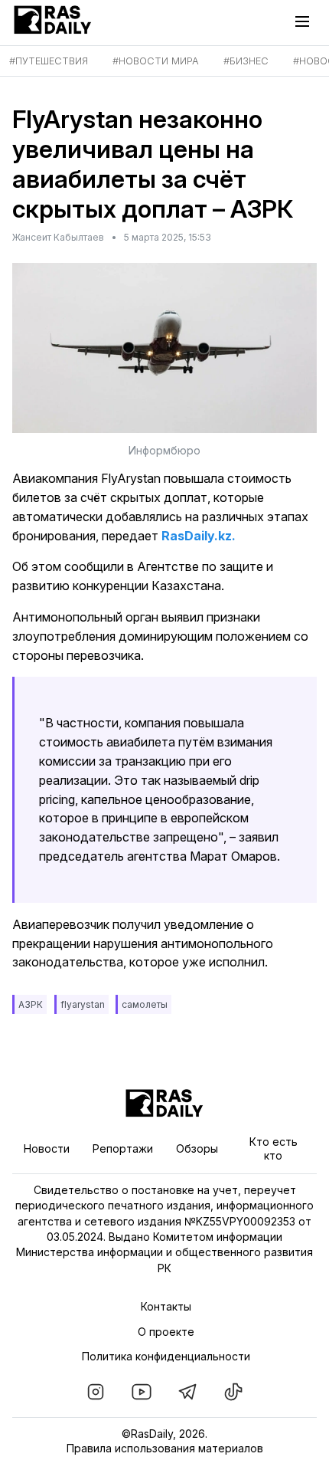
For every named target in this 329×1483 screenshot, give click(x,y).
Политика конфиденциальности (166, 1356)
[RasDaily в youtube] (141, 1392)
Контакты (166, 1306)
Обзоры (197, 1148)
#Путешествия (48, 61)
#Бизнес (246, 61)
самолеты (145, 1004)
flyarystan (82, 1004)
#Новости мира (155, 61)
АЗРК (30, 1004)
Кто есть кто (273, 1148)
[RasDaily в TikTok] (233, 1392)
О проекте (166, 1331)
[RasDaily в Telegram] (187, 1392)
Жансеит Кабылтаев (58, 237)
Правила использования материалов (165, 1448)
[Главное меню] (306, 21)
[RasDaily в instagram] (95, 1392)
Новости (47, 1148)
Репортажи (123, 1148)
